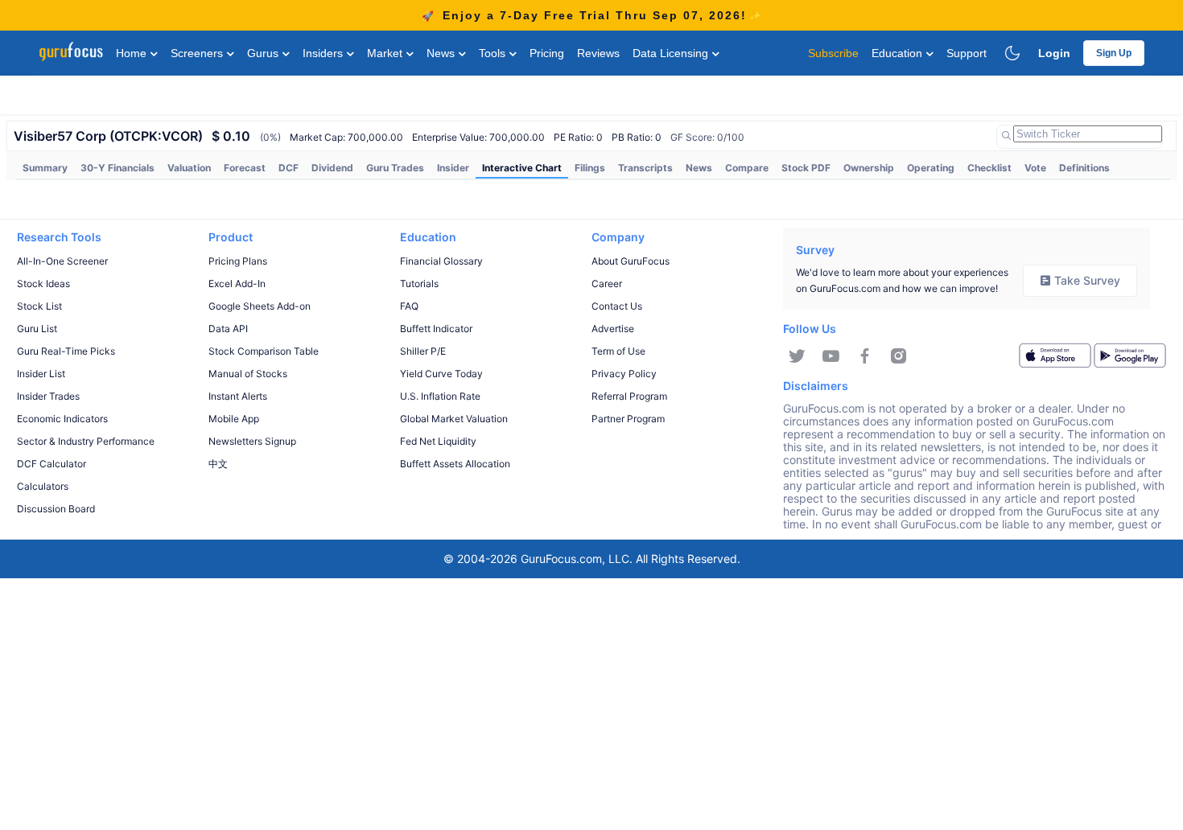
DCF (288, 168)
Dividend (332, 168)
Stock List (39, 306)
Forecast (245, 168)
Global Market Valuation (454, 419)
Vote (1035, 168)
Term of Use (618, 351)
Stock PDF (806, 168)
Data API (228, 329)
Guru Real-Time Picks (66, 351)
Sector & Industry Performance (86, 441)
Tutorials (419, 283)
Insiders (324, 53)
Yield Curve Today (441, 374)
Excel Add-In (237, 283)
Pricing (547, 53)
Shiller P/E (423, 351)
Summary (45, 168)
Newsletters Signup (252, 441)
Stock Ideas (43, 283)
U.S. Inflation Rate (440, 396)
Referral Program (629, 396)
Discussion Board (56, 509)
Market (386, 53)
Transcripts (645, 168)
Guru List (37, 329)
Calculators (42, 486)
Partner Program (628, 419)
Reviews (598, 53)
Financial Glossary (441, 261)
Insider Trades (48, 396)
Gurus (264, 53)
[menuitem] (45, 168)
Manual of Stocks (247, 374)
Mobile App (233, 419)
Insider (453, 168)
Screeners (198, 53)
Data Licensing (672, 53)
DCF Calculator (51, 464)
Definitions (1084, 168)
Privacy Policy (624, 374)
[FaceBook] (865, 356)
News (442, 53)
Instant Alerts (237, 396)
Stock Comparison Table (263, 351)
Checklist (989, 168)
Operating (930, 168)
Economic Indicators (62, 419)
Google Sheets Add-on (259, 306)
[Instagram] (898, 356)
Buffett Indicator (436, 329)
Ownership (868, 168)
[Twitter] (797, 356)
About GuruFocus (631, 261)
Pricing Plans (237, 261)
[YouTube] (831, 356)
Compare (747, 168)
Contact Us (617, 306)
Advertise (613, 329)
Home (133, 53)
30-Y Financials (117, 168)
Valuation (189, 168)
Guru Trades (395, 168)
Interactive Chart (522, 168)
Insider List (41, 374)
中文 (218, 464)
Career (607, 283)
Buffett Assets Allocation (455, 464)
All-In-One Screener (62, 261)
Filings (590, 168)
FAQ (409, 306)
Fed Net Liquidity (438, 441)
